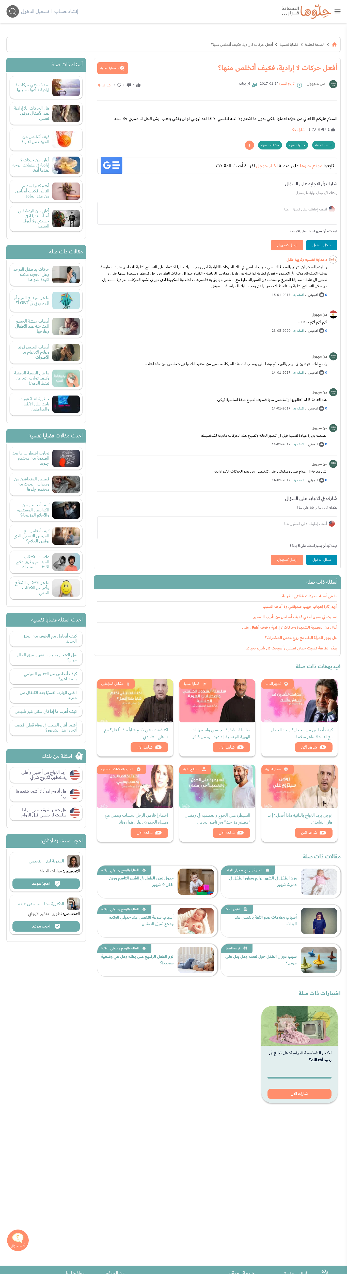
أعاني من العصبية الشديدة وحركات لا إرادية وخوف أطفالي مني (289, 627)
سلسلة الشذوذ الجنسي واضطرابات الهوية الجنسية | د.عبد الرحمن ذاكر (221, 733)
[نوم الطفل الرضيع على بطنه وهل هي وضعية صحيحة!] (196, 960)
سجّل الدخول (321, 245)
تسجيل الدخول (35, 11)
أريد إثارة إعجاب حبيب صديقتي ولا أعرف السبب (300, 606)
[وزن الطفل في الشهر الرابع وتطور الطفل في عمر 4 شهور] (319, 882)
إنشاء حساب (66, 11)
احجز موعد (41, 883)
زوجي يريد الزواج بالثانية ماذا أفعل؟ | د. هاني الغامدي (300, 819)
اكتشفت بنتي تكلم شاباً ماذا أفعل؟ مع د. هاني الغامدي (136, 733)
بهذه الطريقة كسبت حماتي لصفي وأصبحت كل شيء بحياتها (291, 648)
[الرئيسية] (334, 44)
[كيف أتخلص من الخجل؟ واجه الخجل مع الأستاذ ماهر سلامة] (299, 700)
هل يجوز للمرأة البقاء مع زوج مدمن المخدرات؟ (301, 637)
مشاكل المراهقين (112, 684)
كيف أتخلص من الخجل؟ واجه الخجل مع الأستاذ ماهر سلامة (302, 733)
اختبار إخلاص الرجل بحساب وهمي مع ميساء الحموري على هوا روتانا (136, 819)
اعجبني (313, 295)
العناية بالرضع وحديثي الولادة (243, 870)
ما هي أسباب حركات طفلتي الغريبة (309, 596)
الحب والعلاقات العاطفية (117, 769)
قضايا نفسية (289, 44)
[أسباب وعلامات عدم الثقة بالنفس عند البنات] (319, 921)
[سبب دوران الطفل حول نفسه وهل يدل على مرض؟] (319, 960)
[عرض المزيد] (249, 145)
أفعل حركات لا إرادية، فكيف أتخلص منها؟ (242, 44)
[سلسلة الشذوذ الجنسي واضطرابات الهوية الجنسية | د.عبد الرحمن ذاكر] (217, 700)
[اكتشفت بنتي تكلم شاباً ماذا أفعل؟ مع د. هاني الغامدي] (135, 700)
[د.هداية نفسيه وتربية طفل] (333, 259)
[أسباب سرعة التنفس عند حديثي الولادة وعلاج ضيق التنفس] (196, 921)
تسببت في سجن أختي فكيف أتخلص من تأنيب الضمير (295, 617)
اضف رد (298, 295)
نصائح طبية (191, 769)
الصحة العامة (314, 44)
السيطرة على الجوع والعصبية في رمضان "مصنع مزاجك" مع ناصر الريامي (217, 819)
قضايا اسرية (273, 769)
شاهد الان (309, 747)
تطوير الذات (273, 684)
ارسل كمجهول (287, 245)
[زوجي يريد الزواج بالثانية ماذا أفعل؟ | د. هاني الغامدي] (299, 786)
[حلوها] (337, 11)
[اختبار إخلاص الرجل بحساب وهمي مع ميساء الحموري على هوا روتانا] (135, 786)
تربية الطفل (232, 948)
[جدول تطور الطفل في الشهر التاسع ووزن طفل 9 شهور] (196, 882)
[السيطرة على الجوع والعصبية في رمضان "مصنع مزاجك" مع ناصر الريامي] (217, 786)
